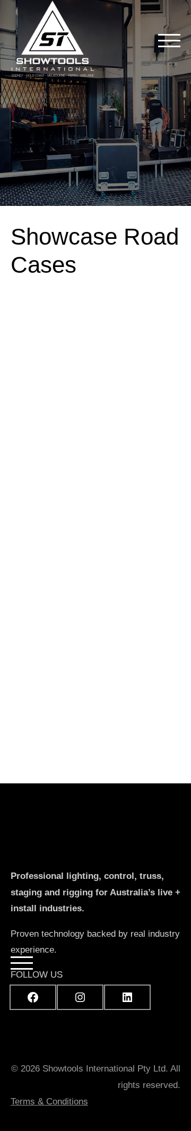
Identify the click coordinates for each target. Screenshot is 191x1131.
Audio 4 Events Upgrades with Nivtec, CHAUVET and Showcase (91, 470)
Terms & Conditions (49, 1102)
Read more (138, 659)
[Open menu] (169, 40)
